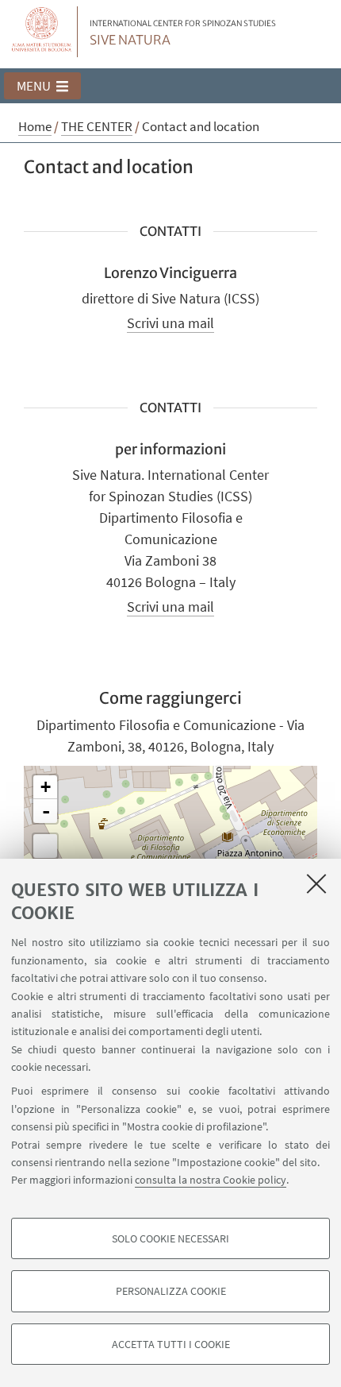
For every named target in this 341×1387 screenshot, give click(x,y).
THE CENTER (96, 126)
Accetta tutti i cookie (171, 1344)
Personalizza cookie (171, 1291)
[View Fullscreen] (45, 846)
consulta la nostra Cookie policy (210, 1180)
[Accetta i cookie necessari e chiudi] (316, 883)
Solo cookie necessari (170, 1238)
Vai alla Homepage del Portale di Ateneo (42, 31)
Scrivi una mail (170, 323)
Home (35, 126)
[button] (42, 85)
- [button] (46, 811)
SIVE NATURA (183, 33)
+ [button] (45, 787)
